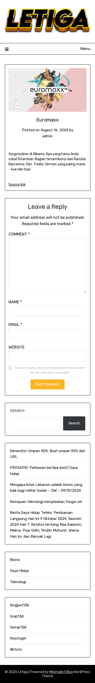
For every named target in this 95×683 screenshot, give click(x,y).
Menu (85, 48)
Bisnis (15, 560)
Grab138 (17, 616)
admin (47, 136)
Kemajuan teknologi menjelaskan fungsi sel (46, 501)
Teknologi (18, 582)
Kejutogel (18, 638)
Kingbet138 (19, 605)
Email (15, 324)
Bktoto (16, 649)
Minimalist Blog (61, 672)
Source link (17, 185)
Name (15, 302)
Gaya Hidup (19, 571)
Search (17, 411)
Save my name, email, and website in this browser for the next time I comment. (50, 370)
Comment (19, 234)
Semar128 (18, 627)
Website (17, 347)
